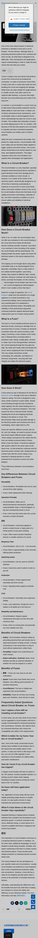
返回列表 (19, 909)
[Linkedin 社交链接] (21, 903)
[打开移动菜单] (36, 3)
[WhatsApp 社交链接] (25, 903)
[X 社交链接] (17, 903)
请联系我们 (21, 896)
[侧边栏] (2, 283)
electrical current (7, 395)
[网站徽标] (9, 3)
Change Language (19, 25)
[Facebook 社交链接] (12, 903)
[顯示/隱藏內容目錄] (9, 70)
